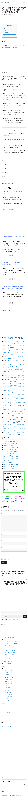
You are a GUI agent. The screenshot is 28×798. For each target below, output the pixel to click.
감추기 (10, 25)
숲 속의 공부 (5, 2)
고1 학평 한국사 (8, 696)
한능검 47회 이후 (9, 670)
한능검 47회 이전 (9, 677)
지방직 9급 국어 (7, 659)
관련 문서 (5, 35)
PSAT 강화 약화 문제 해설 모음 (10, 464)
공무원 (3, 787)
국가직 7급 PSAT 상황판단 (11, 643)
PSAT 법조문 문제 (12, 500)
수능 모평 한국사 (9, 690)
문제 (4, 30)
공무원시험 (19, 501)
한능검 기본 (9, 672)
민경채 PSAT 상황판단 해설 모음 (10, 451)
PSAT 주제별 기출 (8, 661)
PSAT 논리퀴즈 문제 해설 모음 (10, 468)
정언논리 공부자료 (8, 663)
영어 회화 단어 (5, 709)
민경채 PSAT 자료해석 (10, 654)
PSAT (6, 500)
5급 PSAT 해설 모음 (8, 445)
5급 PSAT (6, 630)
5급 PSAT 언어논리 (9, 633)
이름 (2, 534)
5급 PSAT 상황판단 (9, 635)
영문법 (3, 703)
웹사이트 (2, 547)
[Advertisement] (14, 20)
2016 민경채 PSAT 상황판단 (9, 33)
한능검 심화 (9, 674)
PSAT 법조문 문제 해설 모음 (9, 466)
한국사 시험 (5, 666)
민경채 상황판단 (6, 496)
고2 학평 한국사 (8, 694)
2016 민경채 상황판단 (11, 501)
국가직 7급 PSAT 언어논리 (11, 641)
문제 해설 (5, 32)
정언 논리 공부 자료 (7, 460)
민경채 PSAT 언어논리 (10, 650)
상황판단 (17, 498)
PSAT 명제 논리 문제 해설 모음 (10, 456)
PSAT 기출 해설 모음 (8, 455)
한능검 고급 (9, 683)
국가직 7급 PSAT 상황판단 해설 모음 (11, 447)
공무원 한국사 (7, 698)
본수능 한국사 (8, 687)
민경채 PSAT (14, 496)
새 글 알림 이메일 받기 (5, 559)
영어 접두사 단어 (6, 712)
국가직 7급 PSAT (8, 639)
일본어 (3, 791)
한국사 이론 (6, 700)
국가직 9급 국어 (7, 656)
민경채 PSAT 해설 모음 (8, 453)
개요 (4, 28)
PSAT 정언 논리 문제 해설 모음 (10, 458)
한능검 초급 (9, 679)
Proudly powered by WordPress (14, 795)
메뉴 (25, 2)
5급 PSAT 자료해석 (9, 637)
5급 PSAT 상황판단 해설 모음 (10, 443)
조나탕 (5, 14)
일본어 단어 (5, 715)
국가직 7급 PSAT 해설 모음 (9, 449)
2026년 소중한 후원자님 (8, 726)
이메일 (2, 540)
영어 (3, 784)
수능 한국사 (6, 685)
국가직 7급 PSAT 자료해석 (11, 646)
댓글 (2, 513)
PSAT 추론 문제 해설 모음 (9, 462)
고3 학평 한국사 (8, 692)
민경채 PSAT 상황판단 (9, 498)
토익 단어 (4, 706)
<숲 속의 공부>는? (6, 781)
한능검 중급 (9, 681)
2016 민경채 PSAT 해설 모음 (10, 441)
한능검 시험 (6, 668)
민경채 (24, 501)
